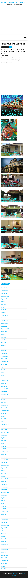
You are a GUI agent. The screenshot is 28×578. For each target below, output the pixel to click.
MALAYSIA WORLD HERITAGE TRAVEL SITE (14, 3)
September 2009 (5, 560)
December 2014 (4, 424)
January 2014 (4, 454)
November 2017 (4, 356)
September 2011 (5, 525)
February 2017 (4, 380)
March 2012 (3, 509)
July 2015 (3, 416)
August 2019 (4, 299)
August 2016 (4, 397)
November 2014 (4, 427)
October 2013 (4, 462)
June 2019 (3, 304)
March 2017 (3, 378)
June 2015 (3, 419)
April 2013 (3, 473)
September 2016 (5, 394)
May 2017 (3, 372)
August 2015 (4, 413)
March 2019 (3, 312)
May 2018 (3, 339)
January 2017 (4, 383)
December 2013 (4, 457)
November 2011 (4, 519)
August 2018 (4, 331)
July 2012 (3, 498)
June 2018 (3, 337)
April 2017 (3, 375)
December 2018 (4, 320)
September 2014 (5, 432)
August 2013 (4, 468)
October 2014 (4, 429)
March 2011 (3, 536)
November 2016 (4, 389)
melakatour (5, 55)
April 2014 (3, 446)
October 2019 (4, 293)
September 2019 (5, 296)
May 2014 (3, 443)
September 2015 (5, 410)
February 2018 (4, 348)
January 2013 (4, 481)
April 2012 (3, 506)
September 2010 (5, 549)
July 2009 (3, 566)
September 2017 (5, 361)
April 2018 (3, 342)
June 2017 (3, 369)
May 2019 (3, 307)
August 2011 (4, 528)
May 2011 (3, 530)
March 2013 (3, 476)
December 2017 (4, 353)
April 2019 (3, 310)
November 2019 (4, 290)
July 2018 (3, 334)
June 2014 (3, 440)
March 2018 (3, 345)
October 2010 (4, 547)
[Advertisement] (14, 19)
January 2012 (4, 514)
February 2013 (4, 479)
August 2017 (4, 364)
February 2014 (4, 451)
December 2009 (4, 555)
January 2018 (4, 350)
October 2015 (4, 408)
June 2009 (3, 568)
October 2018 (4, 326)
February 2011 (4, 539)
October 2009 (4, 558)
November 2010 (4, 544)
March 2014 (3, 449)
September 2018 (5, 329)
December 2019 (4, 288)
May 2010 (3, 552)
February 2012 (4, 511)
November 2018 (4, 323)
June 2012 (3, 500)
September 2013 (5, 465)
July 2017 (3, 367)
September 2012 (5, 492)
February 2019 (4, 315)
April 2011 (3, 533)
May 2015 (3, 421)
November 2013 (4, 459)
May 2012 (3, 503)
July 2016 (3, 399)
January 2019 (4, 318)
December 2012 (4, 484)
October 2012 (4, 489)
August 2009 (4, 563)
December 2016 (4, 386)
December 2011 (4, 517)
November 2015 (4, 405)
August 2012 (4, 495)
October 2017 (4, 359)
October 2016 (4, 391)
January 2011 (4, 541)
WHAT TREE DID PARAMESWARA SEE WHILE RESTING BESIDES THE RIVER (13, 51)
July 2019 (3, 301)
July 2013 (3, 470)
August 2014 (4, 435)
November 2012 (4, 487)
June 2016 (3, 402)
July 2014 (3, 438)
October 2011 (4, 522)
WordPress (15, 573)
